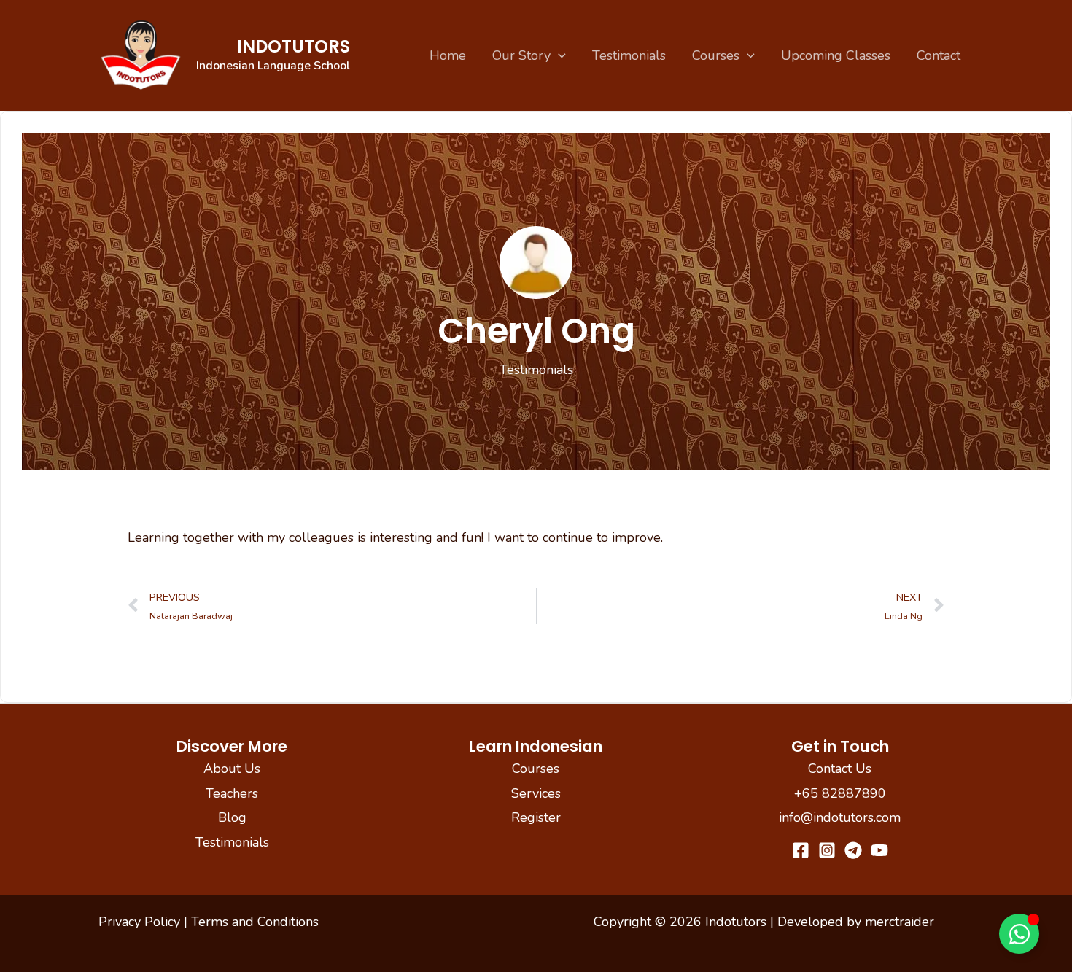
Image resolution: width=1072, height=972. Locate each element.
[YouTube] (879, 850)
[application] (558, 55)
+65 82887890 (840, 793)
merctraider (899, 921)
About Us (231, 768)
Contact (938, 55)
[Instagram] (827, 850)
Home (448, 55)
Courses (715, 55)
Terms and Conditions (255, 921)
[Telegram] (853, 850)
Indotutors (293, 46)
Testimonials (629, 55)
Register (536, 817)
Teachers (232, 793)
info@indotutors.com (840, 817)
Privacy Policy (139, 921)
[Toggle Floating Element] (1019, 934)
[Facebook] (800, 850)
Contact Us (839, 768)
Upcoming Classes (835, 55)
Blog (232, 817)
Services (536, 793)
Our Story (521, 55)
